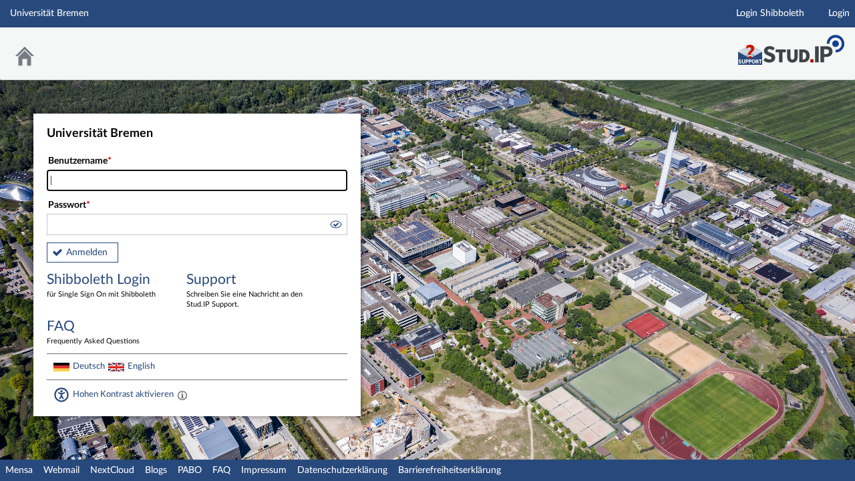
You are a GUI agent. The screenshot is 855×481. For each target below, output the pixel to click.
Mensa (19, 470)
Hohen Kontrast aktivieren (123, 394)
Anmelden (87, 252)
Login (839, 13)
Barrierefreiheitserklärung (449, 470)
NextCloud (112, 470)
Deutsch (89, 366)
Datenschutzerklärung (342, 470)
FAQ (221, 470)
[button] (335, 226)
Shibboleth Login (101, 285)
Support (244, 290)
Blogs (156, 470)
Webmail (61, 470)
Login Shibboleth (770, 13)
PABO (190, 470)
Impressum (264, 470)
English (141, 366)
